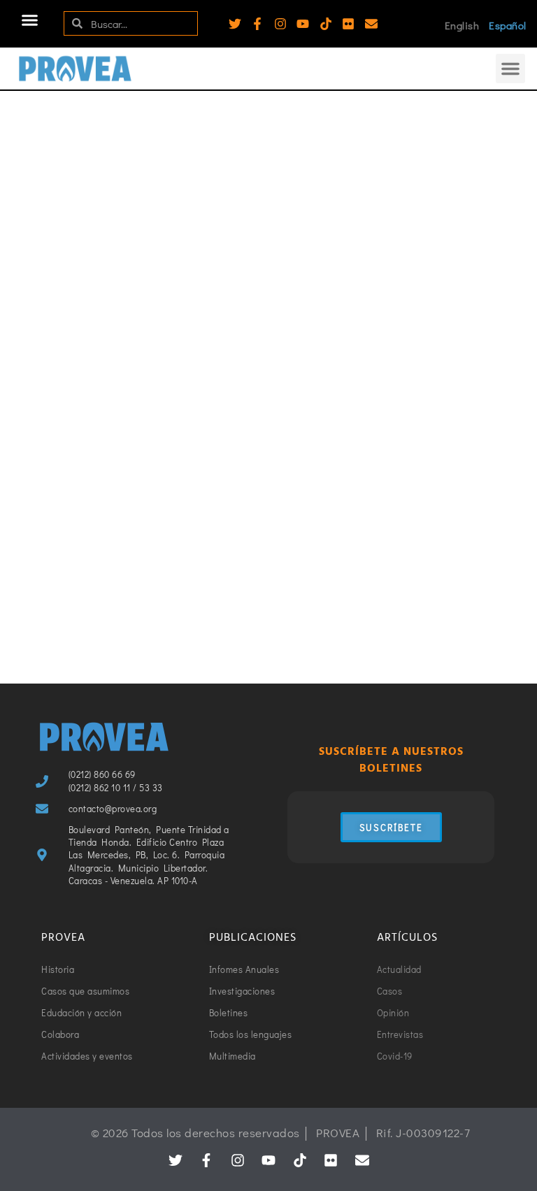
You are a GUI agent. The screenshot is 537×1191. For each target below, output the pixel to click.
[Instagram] (280, 23)
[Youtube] (302, 23)
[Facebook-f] (257, 23)
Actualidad (64, 287)
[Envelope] (371, 23)
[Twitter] (235, 23)
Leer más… (65, 423)
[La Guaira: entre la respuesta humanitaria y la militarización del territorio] (147, 190)
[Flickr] (348, 23)
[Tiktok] (326, 23)
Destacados (214, 287)
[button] (30, 20)
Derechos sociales (139, 287)
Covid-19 (301, 280)
